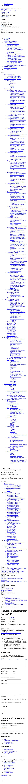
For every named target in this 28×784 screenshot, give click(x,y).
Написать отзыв (20, 630)
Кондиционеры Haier (12, 272)
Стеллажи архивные (15, 310)
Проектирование (8, 749)
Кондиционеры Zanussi (13, 192)
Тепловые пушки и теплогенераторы (16, 391)
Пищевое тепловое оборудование (16, 338)
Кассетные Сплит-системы (17, 194)
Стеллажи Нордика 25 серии (17, 312)
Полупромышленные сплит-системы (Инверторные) (17, 283)
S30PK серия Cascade (6, 590)
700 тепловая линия (15, 340)
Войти (19, 8)
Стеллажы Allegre (11, 330)
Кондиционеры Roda (12, 161)
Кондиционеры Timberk (13, 172)
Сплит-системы (14, 207)
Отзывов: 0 (11, 630)
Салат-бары (13, 381)
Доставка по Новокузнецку (11, 740)
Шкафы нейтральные (15, 377)
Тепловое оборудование (10, 384)
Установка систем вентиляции (15, 49)
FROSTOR (13, 419)
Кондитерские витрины (13, 300)
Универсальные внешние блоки (18, 244)
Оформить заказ (5, 12)
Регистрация (4, 9)
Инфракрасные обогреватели (14, 395)
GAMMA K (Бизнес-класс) (17, 303)
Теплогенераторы (14, 394)
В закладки (22, 624)
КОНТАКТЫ (7, 69)
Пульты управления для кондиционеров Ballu (16, 269)
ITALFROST (13, 420)
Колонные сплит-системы (17, 110)
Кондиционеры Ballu (12, 252)
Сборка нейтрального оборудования (16, 65)
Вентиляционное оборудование (12, 79)
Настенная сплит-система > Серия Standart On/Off (17, 158)
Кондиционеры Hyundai (13, 90)
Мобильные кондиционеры (17, 96)
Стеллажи (12, 370)
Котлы (11, 346)
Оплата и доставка (9, 768)
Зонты (8, 84)
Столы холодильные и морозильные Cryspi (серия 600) (18, 456)
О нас (5, 739)
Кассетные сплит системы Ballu (18, 261)
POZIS (11, 423)
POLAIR (12, 422)
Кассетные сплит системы (17, 141)
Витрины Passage (11, 327)
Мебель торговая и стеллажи (11, 299)
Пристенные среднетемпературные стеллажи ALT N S (18, 435)
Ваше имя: (3, 680)
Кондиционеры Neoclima (13, 135)
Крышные (12, 83)
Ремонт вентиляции (12, 48)
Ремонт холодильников (13, 44)
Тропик (12, 389)
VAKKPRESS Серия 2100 (14, 76)
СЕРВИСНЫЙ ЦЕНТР (10, 42)
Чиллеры (12, 288)
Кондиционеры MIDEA (13, 217)
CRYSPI (12, 427)
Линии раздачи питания (16, 371)
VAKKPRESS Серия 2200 (14, 77)
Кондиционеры (8, 89)
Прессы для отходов (9, 74)
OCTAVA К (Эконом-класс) (17, 302)
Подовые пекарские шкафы (17, 350)
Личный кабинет (8, 4)
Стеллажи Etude (11, 329)
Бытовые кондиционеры (16, 129)
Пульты (9, 297)
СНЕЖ (12, 425)
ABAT (11, 402)
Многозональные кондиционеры (18, 134)
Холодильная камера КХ (16, 440)
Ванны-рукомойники (15, 362)
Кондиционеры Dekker (13, 289)
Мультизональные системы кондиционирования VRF (17, 277)
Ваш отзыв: (4, 683)
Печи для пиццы (14, 348)
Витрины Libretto (11, 323)
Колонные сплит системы (17, 142)
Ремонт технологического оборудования (14, 51)
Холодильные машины (13, 447)
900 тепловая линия (15, 354)
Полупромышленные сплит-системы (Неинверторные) (17, 285)
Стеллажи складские (15, 314)
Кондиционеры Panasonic (13, 152)
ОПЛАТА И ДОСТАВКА (10, 41)
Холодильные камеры (12, 437)
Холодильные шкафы (12, 408)
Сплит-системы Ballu (15, 271)
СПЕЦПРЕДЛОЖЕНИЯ (10, 68)
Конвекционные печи (16, 343)
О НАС (6, 39)
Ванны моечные (14, 361)
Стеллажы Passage (11, 336)
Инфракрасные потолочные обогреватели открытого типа (18, 397)
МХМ (11, 405)
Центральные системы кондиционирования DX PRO (18, 212)
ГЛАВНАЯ (7, 38)
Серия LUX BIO (14, 290)
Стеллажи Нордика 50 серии (17, 313)
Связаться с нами (8, 742)
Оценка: (3, 699)
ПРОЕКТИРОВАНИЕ (10, 66)
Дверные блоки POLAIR (16, 446)
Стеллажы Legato (11, 333)
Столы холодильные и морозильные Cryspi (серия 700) (18, 459)
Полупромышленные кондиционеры (15, 132)
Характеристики (10, 633)
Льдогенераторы (11, 401)
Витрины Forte (11, 324)
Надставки (13, 379)
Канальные (13, 81)
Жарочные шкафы (15, 355)
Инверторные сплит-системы (18, 91)
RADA (12, 86)
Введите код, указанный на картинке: (11, 702)
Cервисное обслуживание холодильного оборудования (14, 60)
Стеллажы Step (11, 331)
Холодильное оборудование (11, 399)
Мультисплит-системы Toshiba (18, 186)
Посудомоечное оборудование (18, 375)
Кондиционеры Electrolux (13, 227)
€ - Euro (3, 15)
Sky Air (12, 293)
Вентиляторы (10, 80)
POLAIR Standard (14, 439)
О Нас (5, 769)
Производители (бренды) (10, 751)
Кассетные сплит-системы (17, 94)
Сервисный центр (8, 743)
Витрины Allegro (11, 321)
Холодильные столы (12, 451)
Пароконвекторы (14, 347)
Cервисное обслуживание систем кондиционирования (16, 57)
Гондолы (12, 382)
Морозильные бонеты (12, 403)
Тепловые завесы (11, 385)
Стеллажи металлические (13, 309)
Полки (11, 368)
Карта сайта (7, 754)
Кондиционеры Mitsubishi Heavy (15, 128)
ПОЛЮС (12, 432)
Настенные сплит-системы (17, 103)
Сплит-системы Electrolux (17, 251)
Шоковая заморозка (12, 415)
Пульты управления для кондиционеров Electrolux (17, 242)
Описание (3, 633)
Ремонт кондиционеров (13, 45)
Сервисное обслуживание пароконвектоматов (14, 63)
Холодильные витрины (13, 426)
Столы (11, 372)
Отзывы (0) (18, 633)
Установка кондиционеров (14, 46)
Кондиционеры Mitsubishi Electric (15, 118)
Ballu (11, 386)
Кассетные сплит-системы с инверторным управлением (17, 235)
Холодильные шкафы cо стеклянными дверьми (16, 410)
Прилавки (12, 378)
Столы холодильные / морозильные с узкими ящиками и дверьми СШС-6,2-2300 (12, 572)
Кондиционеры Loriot (12, 115)
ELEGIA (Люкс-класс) (16, 305)
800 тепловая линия (15, 353)
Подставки (13, 367)
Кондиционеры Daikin (13, 292)
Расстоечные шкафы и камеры (18, 357)
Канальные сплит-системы (17, 93)
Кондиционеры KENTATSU (14, 206)
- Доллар (7, 15)
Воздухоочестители (15, 295)
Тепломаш (12, 388)
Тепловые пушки (14, 392)
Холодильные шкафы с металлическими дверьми (17, 413)
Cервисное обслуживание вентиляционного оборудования (15, 54)
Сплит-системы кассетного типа (18, 209)
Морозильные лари (12, 418)
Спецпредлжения (8, 752)
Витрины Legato (11, 326)
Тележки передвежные (16, 374)
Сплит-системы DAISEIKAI (17, 187)
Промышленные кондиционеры (18, 210)
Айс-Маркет (4, 775)
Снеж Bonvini (13, 406)
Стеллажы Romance (12, 334)
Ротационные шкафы (15, 351)
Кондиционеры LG (12, 104)
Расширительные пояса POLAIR (18, 444)
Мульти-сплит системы (16, 218)
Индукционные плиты (16, 341)
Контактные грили (15, 344)
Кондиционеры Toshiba (13, 183)
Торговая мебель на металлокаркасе (15, 317)
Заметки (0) (7, 5)
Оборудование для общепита (11, 337)
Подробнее (3, 727)
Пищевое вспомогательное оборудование (14, 359)
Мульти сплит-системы (16, 145)
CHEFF (12, 87)
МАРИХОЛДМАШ (15, 450)
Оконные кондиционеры (16, 151)
